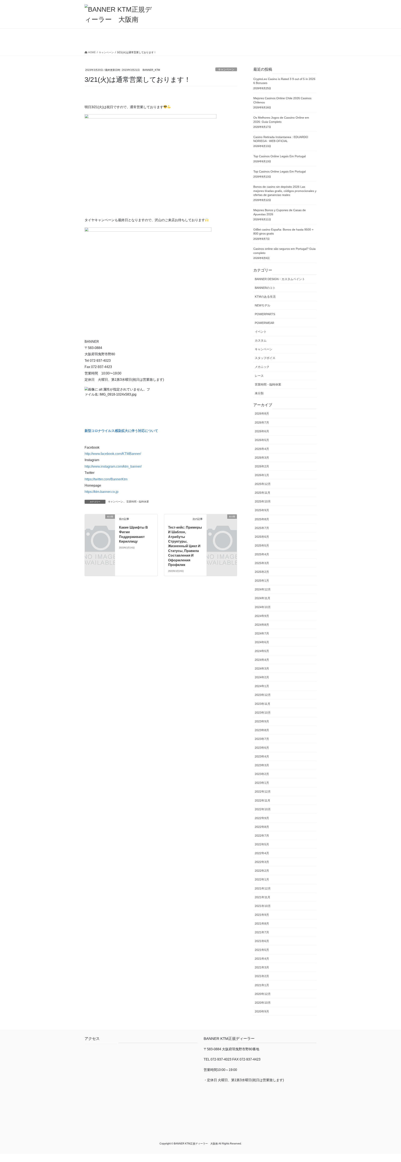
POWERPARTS (265, 314)
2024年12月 (263, 589)
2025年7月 (262, 528)
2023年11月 (262, 703)
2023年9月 (262, 721)
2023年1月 (262, 782)
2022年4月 (262, 853)
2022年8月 (262, 826)
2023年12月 (263, 694)
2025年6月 (262, 536)
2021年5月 (262, 949)
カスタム (260, 340)
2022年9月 (262, 818)
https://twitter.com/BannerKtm (106, 479)
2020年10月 (263, 1002)
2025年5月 (262, 545)
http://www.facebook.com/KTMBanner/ (113, 453)
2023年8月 (262, 730)
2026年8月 (262, 413)
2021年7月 (262, 932)
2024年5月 (262, 651)
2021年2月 (262, 976)
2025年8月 (262, 519)
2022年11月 (262, 800)
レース (259, 375)
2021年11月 (262, 897)
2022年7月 (262, 835)
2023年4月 (262, 756)
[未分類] (100, 523)
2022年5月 (262, 844)
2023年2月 (262, 774)
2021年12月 (263, 888)
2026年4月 (262, 448)
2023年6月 (262, 747)
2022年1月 (262, 879)
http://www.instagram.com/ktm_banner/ (113, 466)
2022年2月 (262, 870)
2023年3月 (262, 765)
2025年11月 (262, 492)
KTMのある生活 (265, 296)
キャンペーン (226, 69)
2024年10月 (263, 607)
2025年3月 (262, 563)
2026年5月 (262, 440)
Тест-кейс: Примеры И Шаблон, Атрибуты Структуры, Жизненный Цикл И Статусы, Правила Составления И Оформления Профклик (185, 546)
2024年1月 (262, 686)
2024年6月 (262, 642)
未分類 (259, 393)
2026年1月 (262, 475)
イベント (260, 331)
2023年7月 (262, 739)
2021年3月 (262, 967)
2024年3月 (262, 668)
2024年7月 (262, 633)
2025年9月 (262, 510)
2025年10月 (263, 501)
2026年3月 (262, 457)
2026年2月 (262, 466)
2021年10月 (263, 906)
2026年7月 (262, 422)
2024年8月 (262, 624)
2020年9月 (262, 1011)
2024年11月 (262, 598)
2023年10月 (263, 712)
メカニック (262, 366)
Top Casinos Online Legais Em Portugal (279, 156)
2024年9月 (262, 616)
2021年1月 (262, 985)
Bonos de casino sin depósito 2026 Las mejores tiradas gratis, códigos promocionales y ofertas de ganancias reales (284, 191)
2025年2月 (262, 571)
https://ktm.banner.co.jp (101, 491)
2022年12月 (263, 791)
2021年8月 (262, 923)
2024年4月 (262, 659)
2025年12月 (263, 484)
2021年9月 (262, 914)
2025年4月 (262, 554)
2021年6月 (262, 941)
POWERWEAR (264, 323)
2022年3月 (262, 862)
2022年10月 (263, 809)
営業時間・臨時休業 (137, 501)
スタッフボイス (265, 358)
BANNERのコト (265, 287)
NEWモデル (262, 305)
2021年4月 (262, 958)
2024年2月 (262, 677)
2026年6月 (262, 431)
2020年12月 (263, 994)
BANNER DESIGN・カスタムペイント (280, 279)
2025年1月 (262, 580)
